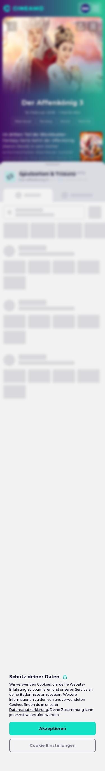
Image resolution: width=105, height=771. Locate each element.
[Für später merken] (93, 26)
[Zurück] (12, 26)
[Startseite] (23, 8)
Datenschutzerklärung (28, 710)
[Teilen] (81, 26)
